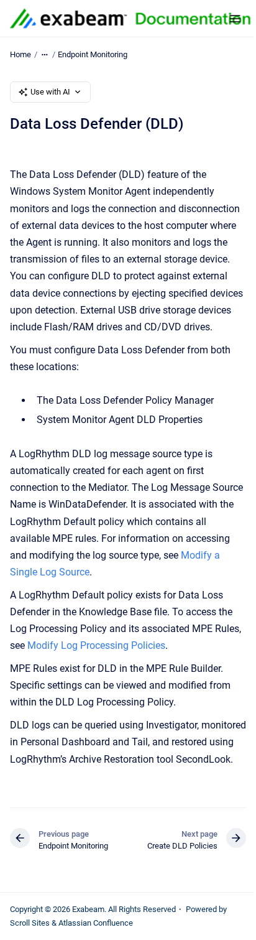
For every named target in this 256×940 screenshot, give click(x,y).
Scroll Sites (30, 923)
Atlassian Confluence (95, 923)
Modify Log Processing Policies (96, 645)
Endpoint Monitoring (92, 54)
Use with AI (50, 91)
